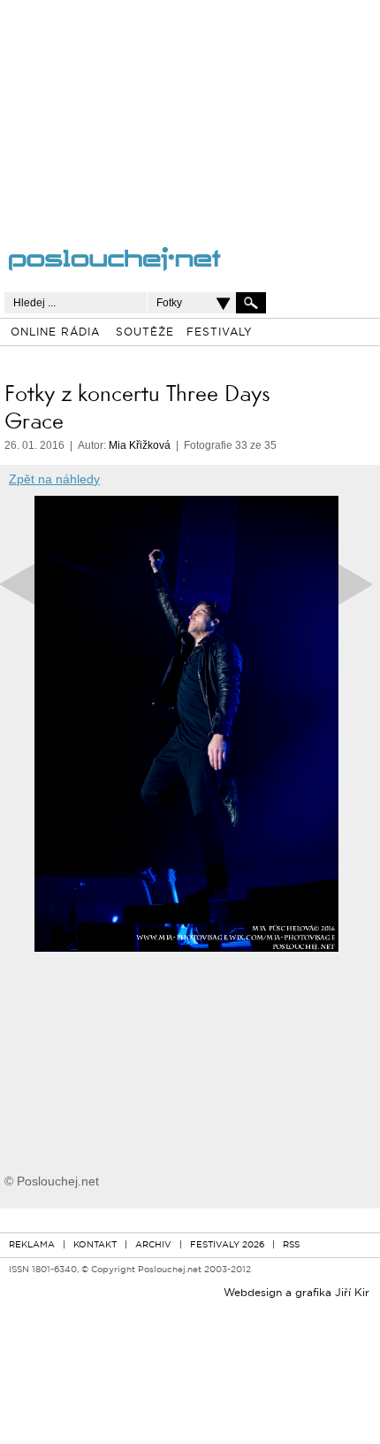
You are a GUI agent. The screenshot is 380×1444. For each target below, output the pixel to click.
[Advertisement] (168, 110)
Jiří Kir (352, 1293)
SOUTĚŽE (145, 333)
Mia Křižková (140, 445)
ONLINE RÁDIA (55, 333)
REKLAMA (32, 1245)
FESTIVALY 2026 (227, 1245)
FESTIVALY (219, 333)
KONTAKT (95, 1245)
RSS (291, 1245)
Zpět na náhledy (54, 479)
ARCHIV (153, 1245)
